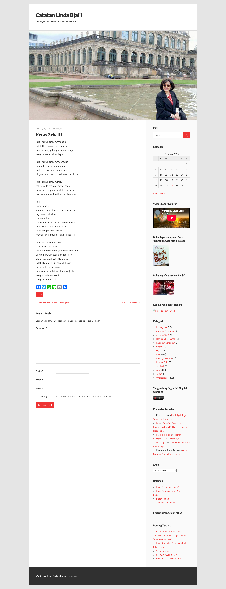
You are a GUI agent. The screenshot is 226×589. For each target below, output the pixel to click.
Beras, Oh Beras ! (130, 302)
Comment (41, 328)
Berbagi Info (162, 327)
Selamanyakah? (163, 551)
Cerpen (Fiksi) (162, 335)
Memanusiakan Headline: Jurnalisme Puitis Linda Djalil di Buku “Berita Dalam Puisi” (170, 535)
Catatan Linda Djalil (59, 15)
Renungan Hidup (164, 358)
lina (158, 423)
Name (39, 370)
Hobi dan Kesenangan (166, 338)
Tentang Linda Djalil (165, 502)
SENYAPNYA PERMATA (166, 554)
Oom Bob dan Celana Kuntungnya (53, 302)
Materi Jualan (162, 498)
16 (156, 180)
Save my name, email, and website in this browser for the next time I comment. (75, 396)
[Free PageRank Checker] (165, 310)
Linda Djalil (57, 128)
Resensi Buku (162, 362)
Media (159, 346)
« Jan (155, 193)
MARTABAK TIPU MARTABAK (169, 558)
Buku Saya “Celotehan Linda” (169, 275)
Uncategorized (163, 377)
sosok (159, 370)
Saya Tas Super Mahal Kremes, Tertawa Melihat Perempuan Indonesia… (170, 427)
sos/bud (160, 366)
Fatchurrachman (164, 434)
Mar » (162, 193)
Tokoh (159, 373)
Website (39, 388)
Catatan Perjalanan (165, 331)
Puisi (39, 294)
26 (171, 185)
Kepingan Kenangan (165, 342)
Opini (158, 350)
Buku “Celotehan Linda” (167, 487)
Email (39, 379)
